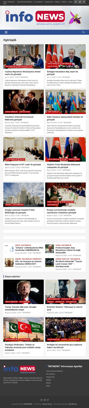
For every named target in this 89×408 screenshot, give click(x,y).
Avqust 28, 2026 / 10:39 (23, 267)
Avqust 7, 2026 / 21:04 (12, 353)
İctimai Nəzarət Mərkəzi (24, 2)
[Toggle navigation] (6, 32)
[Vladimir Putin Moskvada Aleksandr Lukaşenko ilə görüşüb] (65, 149)
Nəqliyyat (65, 259)
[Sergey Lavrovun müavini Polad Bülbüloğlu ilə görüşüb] (23, 194)
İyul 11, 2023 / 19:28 (12, 77)
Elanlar (64, 2)
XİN (31, 66)
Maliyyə (75, 299)
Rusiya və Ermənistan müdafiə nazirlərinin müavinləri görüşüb (61, 211)
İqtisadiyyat (66, 299)
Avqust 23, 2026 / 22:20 (55, 313)
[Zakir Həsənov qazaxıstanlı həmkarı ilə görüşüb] (65, 102)
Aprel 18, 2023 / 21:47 (54, 123)
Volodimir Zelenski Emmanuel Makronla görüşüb (19, 118)
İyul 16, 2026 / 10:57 (54, 350)
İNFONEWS (28, 404)
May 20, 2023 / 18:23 (12, 123)
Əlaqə (71, 2)
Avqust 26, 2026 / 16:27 (64, 269)
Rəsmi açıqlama (67, 202)
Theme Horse (47, 404)
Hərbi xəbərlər (53, 112)
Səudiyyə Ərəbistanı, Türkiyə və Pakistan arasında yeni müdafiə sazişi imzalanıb (22, 347)
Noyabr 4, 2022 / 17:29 (54, 215)
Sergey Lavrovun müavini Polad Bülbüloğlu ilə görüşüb (19, 211)
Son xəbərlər (38, 2)
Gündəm (18, 259)
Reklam (57, 2)
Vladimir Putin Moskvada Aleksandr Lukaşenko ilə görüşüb (63, 166)
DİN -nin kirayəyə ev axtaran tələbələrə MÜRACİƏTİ (28, 262)
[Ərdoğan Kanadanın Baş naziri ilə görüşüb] (65, 56)
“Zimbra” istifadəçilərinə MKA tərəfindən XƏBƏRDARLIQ (29, 248)
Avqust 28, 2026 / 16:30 (23, 253)
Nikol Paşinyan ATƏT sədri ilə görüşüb (23, 164)
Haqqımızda (49, 2)
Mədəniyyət (60, 302)
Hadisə (17, 245)
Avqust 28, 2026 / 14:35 (64, 255)
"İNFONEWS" (24, 77)
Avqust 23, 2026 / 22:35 (13, 313)
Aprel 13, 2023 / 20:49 (12, 167)
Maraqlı (51, 302)
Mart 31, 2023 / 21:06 (12, 215)
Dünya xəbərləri (54, 63)
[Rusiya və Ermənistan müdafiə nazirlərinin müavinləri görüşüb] (65, 194)
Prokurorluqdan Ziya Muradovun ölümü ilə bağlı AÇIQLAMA (68, 250)
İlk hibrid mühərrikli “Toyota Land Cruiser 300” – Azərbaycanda (69, 264)
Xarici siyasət (22, 66)
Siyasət (64, 159)
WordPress (73, 404)
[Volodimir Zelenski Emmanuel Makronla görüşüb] (23, 102)
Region (21, 159)
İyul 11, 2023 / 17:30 (54, 77)
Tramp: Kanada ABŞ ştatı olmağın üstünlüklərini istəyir (20, 308)
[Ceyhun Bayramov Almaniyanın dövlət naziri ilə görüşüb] (23, 56)
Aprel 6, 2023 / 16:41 (54, 170)
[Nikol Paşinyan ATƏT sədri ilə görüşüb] (23, 149)
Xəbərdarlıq (37, 259)
